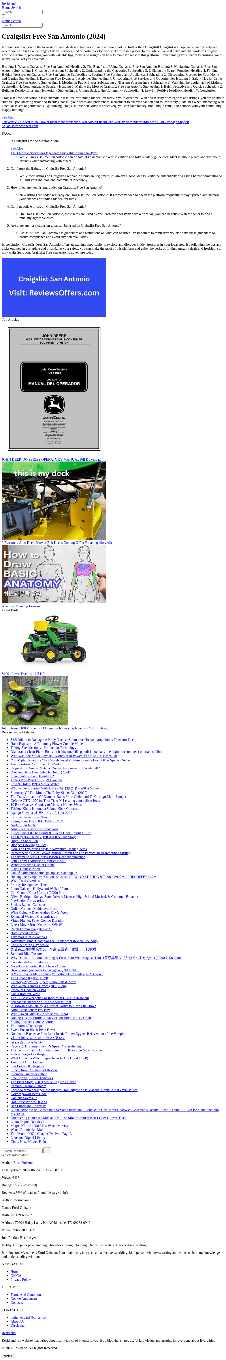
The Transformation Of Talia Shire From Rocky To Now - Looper (57, 1050)
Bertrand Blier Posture (26, 953)
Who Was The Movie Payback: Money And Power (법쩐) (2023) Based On (64, 756)
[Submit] (47, 1150)
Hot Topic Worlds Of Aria (29, 1102)
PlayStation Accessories (27, 900)
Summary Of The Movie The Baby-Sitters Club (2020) (49, 793)
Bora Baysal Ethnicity (26, 933)
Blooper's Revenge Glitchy (29, 845)
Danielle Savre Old (24, 1098)
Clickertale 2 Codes (15, 122)
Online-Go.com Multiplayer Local (34, 908)
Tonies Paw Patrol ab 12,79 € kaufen (36, 780)
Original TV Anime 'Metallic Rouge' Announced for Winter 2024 (56, 768)
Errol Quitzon (23, 1162)
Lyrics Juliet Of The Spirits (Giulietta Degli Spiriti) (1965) (51, 833)
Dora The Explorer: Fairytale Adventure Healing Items (49, 849)
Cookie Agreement (24, 1298)
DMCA (16, 1275)
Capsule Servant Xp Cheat (29, 817)
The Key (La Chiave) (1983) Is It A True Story (43, 837)
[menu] (3, 16)
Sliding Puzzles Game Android (32, 1022)
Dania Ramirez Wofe (25, 994)
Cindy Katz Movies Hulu (28, 1141)
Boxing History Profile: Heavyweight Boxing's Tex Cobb (51, 1018)
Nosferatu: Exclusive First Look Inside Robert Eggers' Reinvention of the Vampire (68, 1034)
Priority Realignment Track (29, 885)
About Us (17, 1321)
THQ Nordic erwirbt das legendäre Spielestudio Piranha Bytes (54, 153)
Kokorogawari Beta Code (29, 1094)
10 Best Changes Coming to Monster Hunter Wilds (46, 804)
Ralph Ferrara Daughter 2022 (31, 929)
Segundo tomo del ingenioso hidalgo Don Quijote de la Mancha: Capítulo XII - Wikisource (74, 1090)
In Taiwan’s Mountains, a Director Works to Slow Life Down (53, 1006)
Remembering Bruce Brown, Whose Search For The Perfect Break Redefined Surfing (70, 853)
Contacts (17, 1302)
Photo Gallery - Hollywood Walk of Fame (40, 889)
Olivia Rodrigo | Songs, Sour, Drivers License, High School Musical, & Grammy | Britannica (75, 897)
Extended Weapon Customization (34, 916)
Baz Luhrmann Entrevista (28, 1106)
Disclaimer (18, 1325)
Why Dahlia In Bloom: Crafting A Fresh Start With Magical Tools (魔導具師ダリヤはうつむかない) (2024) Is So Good (96, 958)
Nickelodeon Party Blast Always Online (38, 966)
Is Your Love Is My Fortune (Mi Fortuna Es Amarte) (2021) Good (57, 974)
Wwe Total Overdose (25, 881)
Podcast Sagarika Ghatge (28, 1054)
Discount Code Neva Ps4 (28, 990)
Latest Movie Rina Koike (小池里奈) (37, 925)
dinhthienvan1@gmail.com (29, 1317)
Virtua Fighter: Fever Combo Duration (37, 920)
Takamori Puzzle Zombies (29, 937)
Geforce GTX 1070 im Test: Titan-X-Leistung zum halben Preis (55, 800)
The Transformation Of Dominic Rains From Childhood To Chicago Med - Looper (68, 797)
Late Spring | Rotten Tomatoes (32, 1078)
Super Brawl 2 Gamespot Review (34, 1070)
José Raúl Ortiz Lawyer (27, 1062)
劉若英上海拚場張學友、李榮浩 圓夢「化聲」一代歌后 (53, 949)
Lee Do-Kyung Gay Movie (30, 945)
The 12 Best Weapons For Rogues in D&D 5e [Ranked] (50, 998)
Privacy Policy (21, 1279)
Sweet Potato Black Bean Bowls (33, 1030)
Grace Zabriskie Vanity (27, 1042)
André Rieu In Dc (23, 825)
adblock (8, 1356)
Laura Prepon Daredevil (27, 1122)
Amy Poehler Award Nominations (34, 829)
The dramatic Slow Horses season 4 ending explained (48, 857)
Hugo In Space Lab (24, 841)
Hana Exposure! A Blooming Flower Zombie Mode (47, 744)
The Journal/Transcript (26, 1026)
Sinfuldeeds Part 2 (154, 122)
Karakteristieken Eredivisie (29, 962)
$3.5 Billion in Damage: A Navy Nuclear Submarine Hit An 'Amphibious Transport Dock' (73, 740)
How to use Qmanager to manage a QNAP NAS (45, 970)
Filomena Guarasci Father (29, 1074)
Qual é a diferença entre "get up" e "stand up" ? (44, 873)
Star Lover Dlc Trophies (27, 1066)
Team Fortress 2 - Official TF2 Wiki (36, 764)
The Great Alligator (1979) (29, 978)
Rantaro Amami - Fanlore (28, 1086)
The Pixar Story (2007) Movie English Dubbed (43, 1082)
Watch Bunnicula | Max (27, 1130)
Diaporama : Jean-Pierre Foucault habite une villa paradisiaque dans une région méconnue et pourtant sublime (87, 751)
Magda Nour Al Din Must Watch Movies (39, 1126)
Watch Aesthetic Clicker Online (33, 865)
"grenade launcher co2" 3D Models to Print (41, 1002)
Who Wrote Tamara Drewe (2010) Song (39, 986)
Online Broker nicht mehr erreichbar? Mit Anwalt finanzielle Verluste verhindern (85, 122)
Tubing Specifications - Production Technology (43, 748)
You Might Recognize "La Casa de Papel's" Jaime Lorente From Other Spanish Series (70, 760)
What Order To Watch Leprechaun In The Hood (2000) (49, 1058)
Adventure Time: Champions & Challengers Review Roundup (54, 941)
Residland (9, 4)
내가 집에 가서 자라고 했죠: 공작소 (38, 1038)
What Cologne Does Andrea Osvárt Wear (39, 912)
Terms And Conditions (26, 1294)
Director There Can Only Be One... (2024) (40, 772)
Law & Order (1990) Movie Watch (35, 784)
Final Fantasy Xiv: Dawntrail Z (32, 776)
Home (6, 7)
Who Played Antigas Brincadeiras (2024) (39, 1014)
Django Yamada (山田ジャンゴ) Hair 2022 (41, 813)
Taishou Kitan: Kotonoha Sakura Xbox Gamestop (45, 808)
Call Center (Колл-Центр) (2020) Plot (37, 893)
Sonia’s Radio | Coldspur (28, 904)
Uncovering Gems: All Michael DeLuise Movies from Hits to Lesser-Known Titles (68, 1118)
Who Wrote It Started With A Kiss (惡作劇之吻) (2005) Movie (55, 788)
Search (16, 7)
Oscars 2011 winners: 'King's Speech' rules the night (47, 1046)
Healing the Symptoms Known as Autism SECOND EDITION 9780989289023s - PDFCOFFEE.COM (83, 877)
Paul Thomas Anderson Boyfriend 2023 (38, 861)
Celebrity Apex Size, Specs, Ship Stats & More (43, 982)
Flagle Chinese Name (26, 869)
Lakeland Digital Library (28, 1138)
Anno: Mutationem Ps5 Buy (30, 1010)
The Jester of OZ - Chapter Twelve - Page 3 (41, 1134)
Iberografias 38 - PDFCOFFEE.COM (37, 821)
